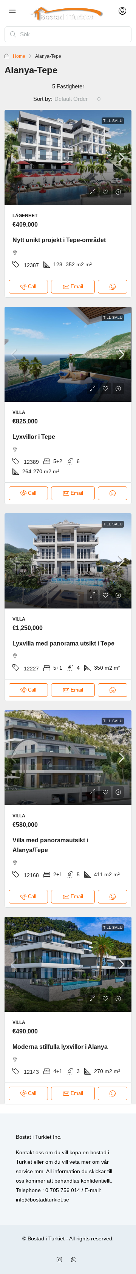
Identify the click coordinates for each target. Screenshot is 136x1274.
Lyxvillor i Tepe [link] (33, 437)
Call (32, 286)
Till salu (112, 121)
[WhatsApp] (75, 1260)
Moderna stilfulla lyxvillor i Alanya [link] (60, 1047)
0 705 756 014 (62, 1190)
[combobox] (77, 99)
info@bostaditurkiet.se (42, 1200)
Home (19, 56)
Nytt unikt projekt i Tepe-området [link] (59, 240)
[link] (68, 157)
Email (77, 286)
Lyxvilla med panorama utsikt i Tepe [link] (63, 643)
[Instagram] (61, 1260)
